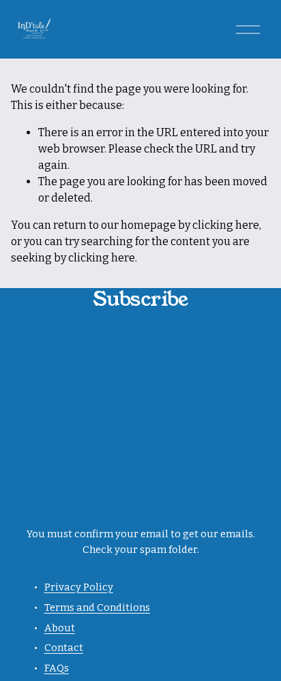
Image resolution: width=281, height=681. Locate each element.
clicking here (225, 225)
